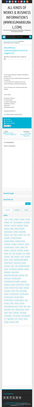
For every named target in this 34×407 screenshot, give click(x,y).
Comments (17, 210)
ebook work (13, 250)
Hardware (7, 256)
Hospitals (27, 256)
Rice (17, 291)
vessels (25, 319)
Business (6, 235)
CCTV (28, 235)
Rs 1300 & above (13, 294)
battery (12, 228)
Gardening (19, 253)
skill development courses (11, 306)
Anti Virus (13, 225)
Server (11, 303)
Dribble (21, 1)
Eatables (6, 250)
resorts (13, 291)
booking (15, 232)
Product (6, 288)
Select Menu (4, 37)
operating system (16, 278)
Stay (13, 309)
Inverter (24, 263)
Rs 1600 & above (19, 297)
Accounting (26, 222)
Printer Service (20, 284)
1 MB (5, 219)
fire (10, 253)
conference (7, 244)
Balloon (26, 225)
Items (12, 266)
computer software (9, 241)
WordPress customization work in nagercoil (16, 50)
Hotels (6, 260)
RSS (27, 1)
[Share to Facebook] (10, 126)
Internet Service (8, 263)
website (13, 123)
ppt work (13, 284)
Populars (7, 210)
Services (8, 123)
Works (17, 322)
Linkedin (15, 1)
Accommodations (18, 222)
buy (11, 235)
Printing (27, 284)
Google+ (13, 1)
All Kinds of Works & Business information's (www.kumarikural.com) (17, 17)
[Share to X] (8, 126)
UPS (16, 319)
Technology (23, 312)
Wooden (12, 322)
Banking (6, 228)
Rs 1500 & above (8, 297)
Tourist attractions (25, 316)
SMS (25, 306)
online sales (7, 278)
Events (6, 253)
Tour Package (16, 316)
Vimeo (24, 1)
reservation (7, 291)
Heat (12, 256)
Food (13, 253)
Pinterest (18, 1)
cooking (27, 244)
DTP (26, 247)
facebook (7, 1)
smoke (20, 306)
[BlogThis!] (6, 126)
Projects (12, 288)
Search (30, 37)
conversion (21, 244)
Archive (26, 210)
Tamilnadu (16, 312)
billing (16, 228)
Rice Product (23, 291)
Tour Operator (8, 316)
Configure (14, 244)
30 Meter (22, 219)
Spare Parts (7, 309)
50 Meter (6, 222)
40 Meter (28, 219)
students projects (19, 309)
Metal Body (7, 272)
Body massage (8, 232)
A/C (11, 222)
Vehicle (20, 319)
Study (5, 312)
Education (20, 250)
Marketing (20, 269)
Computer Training (20, 241)
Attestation (20, 225)
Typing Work (10, 319)
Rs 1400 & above (24, 294)
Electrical (26, 250)
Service (17, 303)
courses (17, 247)
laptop (6, 269)
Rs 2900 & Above (19, 300)
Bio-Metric (21, 228)
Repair (20, 288)
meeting (26, 269)
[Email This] (5, 126)
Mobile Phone (15, 272)
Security (6, 303)
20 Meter (16, 219)
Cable (15, 235)
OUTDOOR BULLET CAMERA (12, 281)
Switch (10, 312)
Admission (7, 225)
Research (26, 288)
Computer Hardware (16, 238)
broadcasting (22, 232)
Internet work (17, 263)
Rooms (6, 294)
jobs (16, 266)
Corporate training (9, 247)
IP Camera (7, 266)
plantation (23, 281)
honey (22, 256)
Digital (22, 247)
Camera (20, 235)
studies (27, 309)
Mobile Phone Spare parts (11, 275)
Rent (16, 288)
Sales (26, 300)
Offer (26, 275)
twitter (10, 1)
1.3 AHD (10, 219)
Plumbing (6, 284)
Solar (29, 306)
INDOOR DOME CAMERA (21, 260)
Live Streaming (13, 269)
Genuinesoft (20, 405)
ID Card (11, 260)
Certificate (7, 238)
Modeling (21, 275)
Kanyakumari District (24, 266)
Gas (24, 253)
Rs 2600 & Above (8, 300)
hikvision (17, 256)
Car (25, 235)
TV (5, 319)
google (28, 253)
